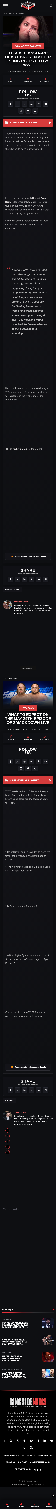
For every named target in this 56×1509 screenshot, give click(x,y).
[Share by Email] (45, 579)
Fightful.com (20, 449)
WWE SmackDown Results (13, 1369)
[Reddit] (35, 111)
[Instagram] (21, 111)
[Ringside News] (28, 6)
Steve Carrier (16, 729)
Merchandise (45, 1455)
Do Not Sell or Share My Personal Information (28, 1485)
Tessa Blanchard (12, 589)
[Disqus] (28, 1250)
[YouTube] (45, 104)
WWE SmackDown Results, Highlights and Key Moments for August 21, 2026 (14, 1375)
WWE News (13, 678)
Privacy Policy (23, 1469)
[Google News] (24, 104)
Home (5, 13)
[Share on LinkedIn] (24, 579)
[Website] (7, 1130)
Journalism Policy (40, 1462)
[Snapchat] (28, 111)
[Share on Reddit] (38, 579)
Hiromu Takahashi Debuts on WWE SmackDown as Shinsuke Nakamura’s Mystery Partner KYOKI (14, 1358)
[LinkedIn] (31, 104)
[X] (17, 104)
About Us (10, 1462)
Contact (23, 1462)
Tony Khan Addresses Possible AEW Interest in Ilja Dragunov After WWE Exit (15, 1325)
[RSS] (31, 1447)
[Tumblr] (38, 1440)
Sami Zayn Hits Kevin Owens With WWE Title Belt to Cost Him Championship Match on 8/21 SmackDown (14, 1342)
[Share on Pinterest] (31, 579)
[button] (51, 5)
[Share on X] (17, 579)
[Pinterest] (38, 104)
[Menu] (5, 5)
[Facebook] (10, 104)
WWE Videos (7, 1336)
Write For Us (28, 1455)
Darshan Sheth (16, 72)
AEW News (6, 1319)
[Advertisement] (24, 366)
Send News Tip (11, 1455)
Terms (37, 1470)
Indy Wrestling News (16, 13)
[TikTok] (24, 1447)
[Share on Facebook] (10, 579)
